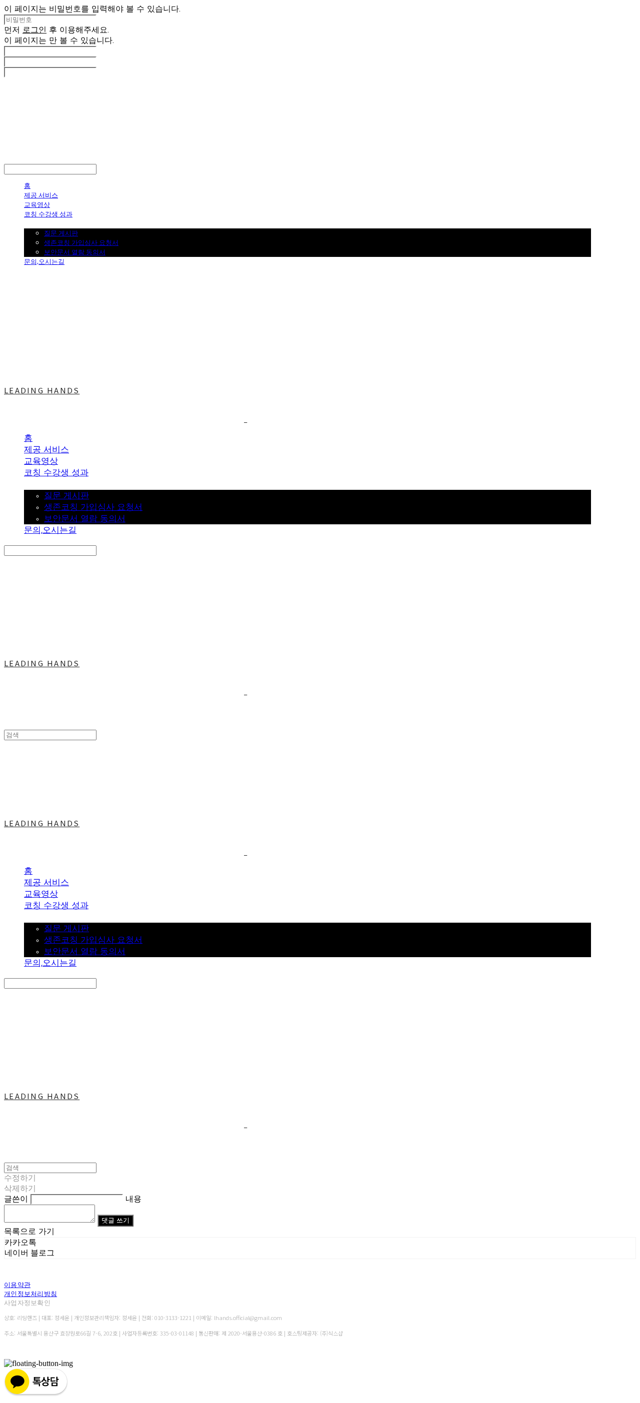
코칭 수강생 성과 (48, 213)
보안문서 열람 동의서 (75, 251)
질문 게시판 (61, 232)
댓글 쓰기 (116, 1221)
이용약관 (17, 1285)
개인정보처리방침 (30, 1294)
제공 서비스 (41, 194)
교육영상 (37, 204)
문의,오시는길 (44, 261)
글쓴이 (16, 1200)
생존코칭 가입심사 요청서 (81, 242)
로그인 (34, 30)
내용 (134, 1200)
